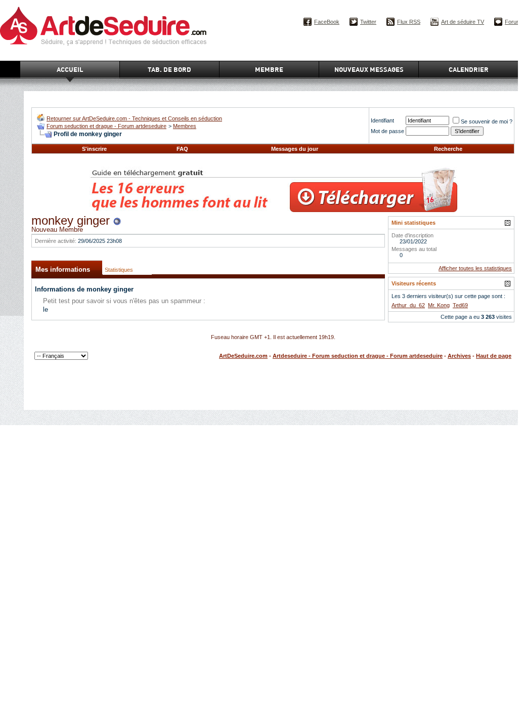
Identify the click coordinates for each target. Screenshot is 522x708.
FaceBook (326, 22)
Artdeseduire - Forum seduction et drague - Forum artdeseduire (358, 356)
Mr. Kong (439, 305)
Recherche (448, 149)
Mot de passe (387, 131)
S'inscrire (94, 149)
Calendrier (469, 69)
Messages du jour (294, 149)
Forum (513, 22)
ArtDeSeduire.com (243, 356)
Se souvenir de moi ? (486, 121)
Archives (459, 356)
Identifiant (382, 120)
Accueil (70, 69)
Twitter (368, 22)
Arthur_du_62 (408, 305)
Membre (269, 69)
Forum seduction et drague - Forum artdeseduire (106, 126)
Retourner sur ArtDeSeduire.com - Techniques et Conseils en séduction (134, 118)
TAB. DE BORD (169, 69)
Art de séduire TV (462, 22)
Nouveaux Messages (369, 69)
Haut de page (493, 356)
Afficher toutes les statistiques (475, 268)
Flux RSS (408, 22)
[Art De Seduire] (41, 119)
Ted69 (460, 305)
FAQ (182, 149)
